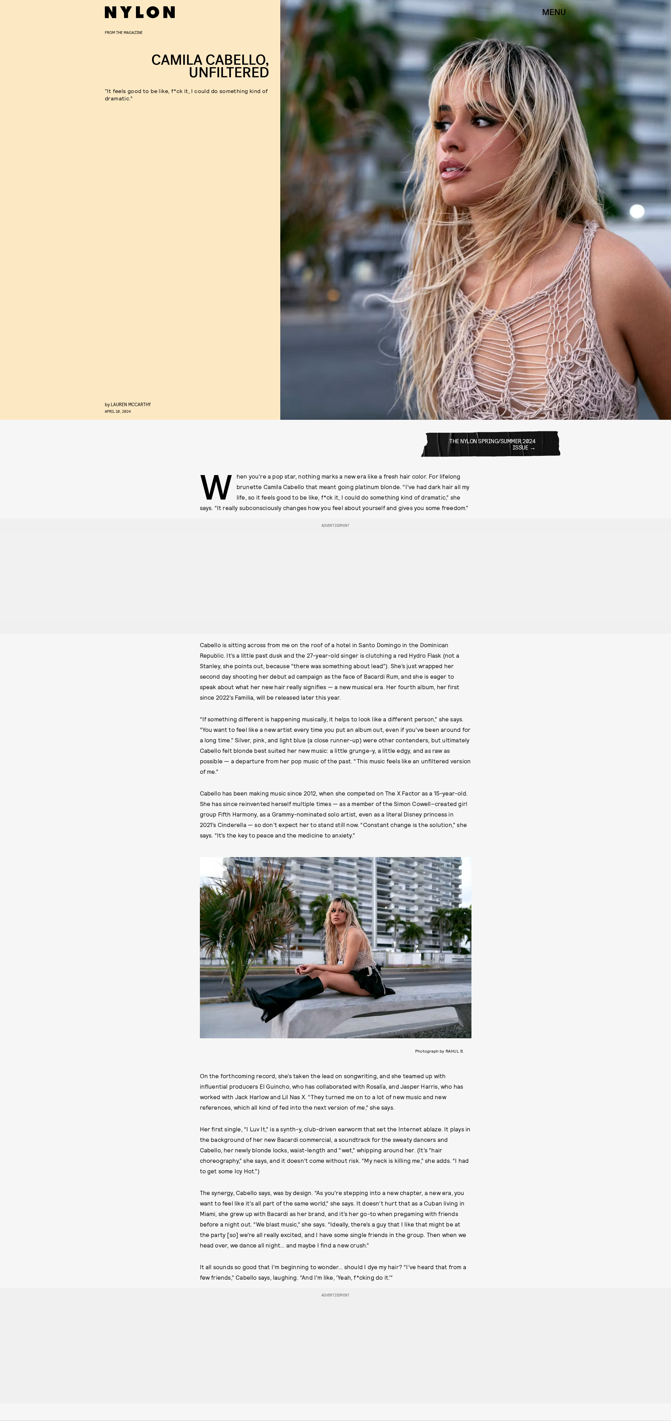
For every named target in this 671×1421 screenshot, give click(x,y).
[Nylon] (140, 12)
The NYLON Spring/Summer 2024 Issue (492, 444)
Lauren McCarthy (131, 404)
